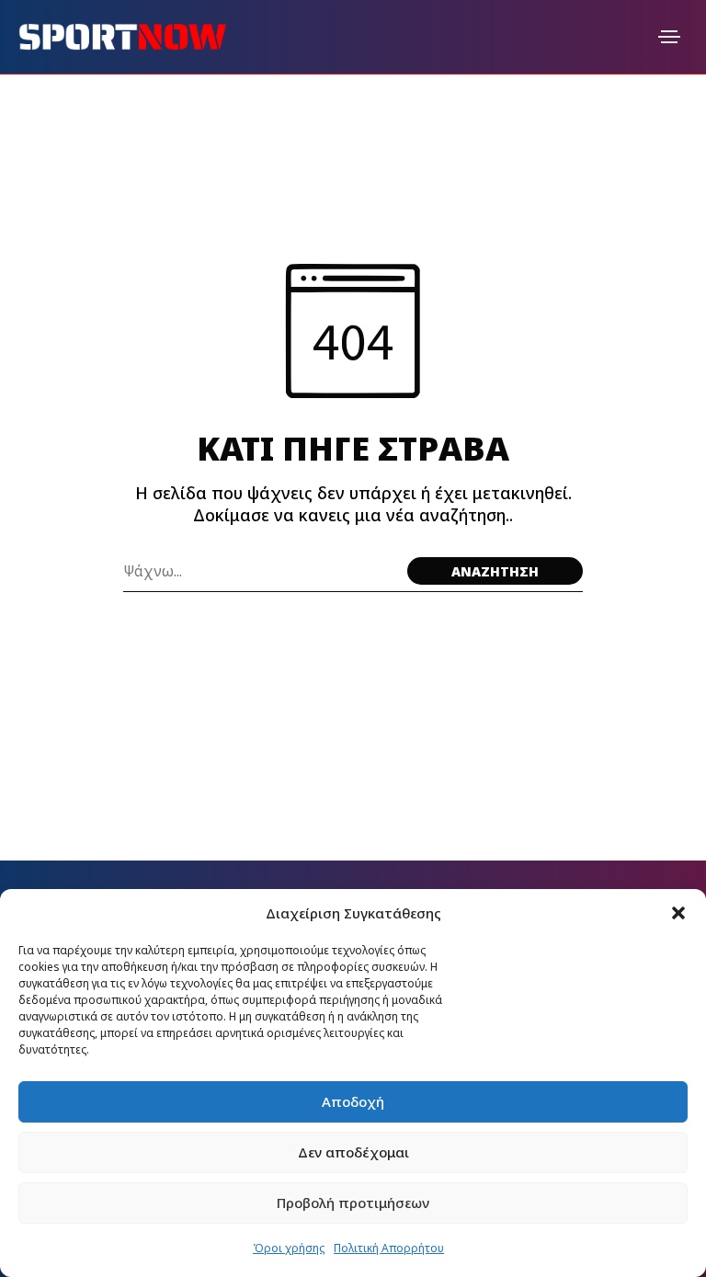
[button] (678, 913)
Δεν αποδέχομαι (353, 1152)
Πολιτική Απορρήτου (389, 1248)
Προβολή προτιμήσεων (353, 1202)
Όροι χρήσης (289, 1248)
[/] (669, 36)
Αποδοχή (353, 1101)
